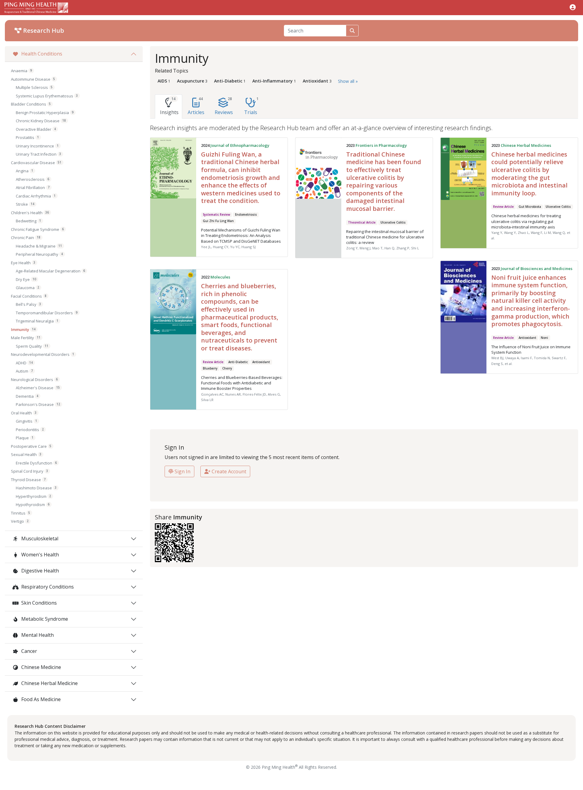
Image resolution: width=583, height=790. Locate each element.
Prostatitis (27, 137)
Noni (544, 338)
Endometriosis (246, 215)
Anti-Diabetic (238, 362)
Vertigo (20, 521)
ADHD (24, 363)
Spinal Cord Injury (29, 471)
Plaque (24, 438)
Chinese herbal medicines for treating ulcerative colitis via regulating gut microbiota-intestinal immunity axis (526, 221)
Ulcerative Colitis (393, 223)
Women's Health (39, 554)
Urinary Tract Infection (38, 154)
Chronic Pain (25, 237)
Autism (24, 371)
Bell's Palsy (28, 304)
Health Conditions (41, 53)
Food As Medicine (40, 699)
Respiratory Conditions (47, 586)
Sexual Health (26, 454)
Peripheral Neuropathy (39, 254)
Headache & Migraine (39, 246)
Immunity (23, 329)
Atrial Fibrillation (32, 187)
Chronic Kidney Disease (41, 120)
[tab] (168, 106)
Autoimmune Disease (33, 79)
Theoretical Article (362, 223)
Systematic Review (216, 215)
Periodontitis (30, 429)
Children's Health (30, 212)
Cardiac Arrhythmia (36, 196)
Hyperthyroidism (33, 496)
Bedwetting (28, 221)
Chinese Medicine (40, 667)
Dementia (27, 396)
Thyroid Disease (28, 479)
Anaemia (21, 70)
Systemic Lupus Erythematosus (47, 96)
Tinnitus (20, 513)
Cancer (28, 651)
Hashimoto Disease (36, 488)
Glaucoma (27, 287)
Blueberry (210, 368)
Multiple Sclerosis (34, 87)
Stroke (25, 204)
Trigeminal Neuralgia (37, 321)
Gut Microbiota (530, 207)
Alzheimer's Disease (38, 387)
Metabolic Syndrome (44, 619)
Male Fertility (25, 337)
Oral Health (23, 413)
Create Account (228, 471)
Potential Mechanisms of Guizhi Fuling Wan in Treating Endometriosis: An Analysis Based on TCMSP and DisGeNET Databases (241, 235)
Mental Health (37, 635)
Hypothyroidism (32, 504)
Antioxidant (527, 338)
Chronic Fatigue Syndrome (37, 229)
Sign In (181, 471)
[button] (572, 7)
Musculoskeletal (39, 538)
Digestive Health (39, 570)
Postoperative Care (31, 446)
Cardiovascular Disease (36, 162)
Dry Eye (26, 279)
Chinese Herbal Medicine (49, 683)
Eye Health (23, 262)
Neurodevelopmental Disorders (42, 354)
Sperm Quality (32, 346)
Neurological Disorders (34, 379)
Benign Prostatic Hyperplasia (44, 112)
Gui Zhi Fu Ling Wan (218, 221)
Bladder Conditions (31, 104)
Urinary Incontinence (37, 146)
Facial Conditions (28, 296)
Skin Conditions (38, 602)
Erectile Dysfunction (36, 463)
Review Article (503, 207)
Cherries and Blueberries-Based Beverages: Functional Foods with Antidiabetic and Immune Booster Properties (241, 383)
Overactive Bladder (36, 129)
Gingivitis (26, 421)
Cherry (227, 368)
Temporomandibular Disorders (46, 313)
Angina (24, 171)
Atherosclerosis (32, 179)
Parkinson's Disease (38, 404)
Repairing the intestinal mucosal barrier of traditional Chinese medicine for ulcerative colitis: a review (385, 237)
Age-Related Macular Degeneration (50, 271)
